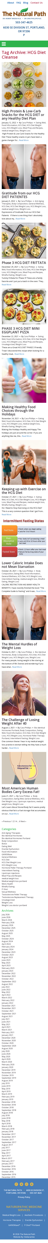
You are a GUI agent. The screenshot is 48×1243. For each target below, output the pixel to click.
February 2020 (8, 1064)
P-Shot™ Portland (32, 1225)
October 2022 (8, 979)
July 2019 (6, 1083)
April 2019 (6, 1091)
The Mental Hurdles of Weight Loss (19, 646)
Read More (24, 140)
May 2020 (6, 1056)
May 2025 (6, 936)
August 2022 (7, 984)
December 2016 (8, 1166)
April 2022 (6, 995)
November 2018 (9, 1104)
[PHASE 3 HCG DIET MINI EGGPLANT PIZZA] (24, 323)
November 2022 (9, 976)
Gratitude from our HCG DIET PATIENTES (21, 195)
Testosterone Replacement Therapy (17, 897)
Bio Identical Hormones (12, 835)
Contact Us (37, 2)
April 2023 (6, 965)
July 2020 (6, 1051)
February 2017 (8, 1161)
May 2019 (6, 1088)
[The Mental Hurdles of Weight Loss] (24, 638)
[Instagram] (26, 1184)
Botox (4, 843)
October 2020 (8, 1043)
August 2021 (7, 1016)
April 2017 (6, 1155)
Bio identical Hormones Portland (16, 838)
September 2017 (9, 1142)
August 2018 (7, 1112)
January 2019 (7, 1099)
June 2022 (6, 989)
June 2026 (6, 917)
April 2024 (6, 944)
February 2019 (8, 1096)
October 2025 (8, 930)
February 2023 (8, 968)
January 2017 (7, 1163)
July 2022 (6, 987)
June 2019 (6, 1086)
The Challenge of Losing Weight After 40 (20, 721)
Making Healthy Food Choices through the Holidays (19, 410)
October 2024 (8, 938)
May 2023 (6, 962)
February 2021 (8, 1032)
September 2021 (9, 1013)
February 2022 (8, 1000)
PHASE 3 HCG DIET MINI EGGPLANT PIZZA (21, 330)
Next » (23, 821)
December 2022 (8, 973)
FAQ (18, 2)
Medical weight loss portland (14, 881)
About (10, 2)
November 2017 (9, 1137)
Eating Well (41, 122)
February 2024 (8, 946)
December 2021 (8, 1005)
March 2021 (7, 1029)
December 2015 (8, 1177)
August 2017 (7, 1145)
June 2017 (6, 1150)
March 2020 (7, 1062)
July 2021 (6, 1019)
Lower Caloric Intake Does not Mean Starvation (22, 565)
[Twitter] (21, 1184)
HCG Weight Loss (14, 128)
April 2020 (6, 1059)
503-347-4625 (24, 22)
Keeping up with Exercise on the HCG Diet (24, 491)
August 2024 (7, 941)
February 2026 (8, 922)
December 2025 (8, 928)
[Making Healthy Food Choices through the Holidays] (24, 401)
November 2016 (9, 1169)
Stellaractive (29, 1237)
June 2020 (6, 1054)
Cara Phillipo (27, 122)
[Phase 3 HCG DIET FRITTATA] (24, 257)
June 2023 (6, 960)
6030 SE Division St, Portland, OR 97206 (24, 29)
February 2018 (8, 1129)
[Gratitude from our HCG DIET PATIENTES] (24, 187)
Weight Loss (25, 130)
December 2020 (8, 1038)
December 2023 (8, 952)
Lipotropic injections (26, 801)
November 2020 (9, 1040)
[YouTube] (31, 1184)
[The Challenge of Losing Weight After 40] (24, 714)
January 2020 (7, 1067)
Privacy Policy (24, 1197)
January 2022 (7, 1003)
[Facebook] (16, 1184)
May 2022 (6, 992)
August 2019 (7, 1080)
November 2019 (9, 1072)
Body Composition (20, 203)
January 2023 (7, 971)
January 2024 (7, 949)
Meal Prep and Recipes (33, 128)
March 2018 (7, 1126)
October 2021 (8, 1011)
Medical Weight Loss (11, 1215)
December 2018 (8, 1102)
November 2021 (9, 1008)
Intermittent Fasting (10, 579)
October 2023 (8, 955)
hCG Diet (22, 125)
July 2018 (6, 1115)
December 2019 (8, 1070)
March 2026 (7, 920)
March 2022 (7, 997)
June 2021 (6, 1021)
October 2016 (8, 1171)
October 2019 (8, 1075)
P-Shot (5, 889)
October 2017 (8, 1139)
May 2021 (6, 1024)
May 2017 (6, 1153)
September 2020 (9, 1045)
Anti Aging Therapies (11, 833)
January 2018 (7, 1131)
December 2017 (8, 1134)
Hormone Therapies (12, 1220)
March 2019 (7, 1094)
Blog (25, 2)
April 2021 (6, 1027)
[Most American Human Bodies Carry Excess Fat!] (24, 782)
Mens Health (7, 884)
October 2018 (8, 1107)
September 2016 (9, 1174)
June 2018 (6, 1118)
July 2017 (6, 1147)
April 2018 (6, 1123)
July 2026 (6, 914)
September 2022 (9, 981)
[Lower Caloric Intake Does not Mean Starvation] (24, 557)
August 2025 (7, 933)
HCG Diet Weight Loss (20, 206)
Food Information (9, 125)
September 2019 (9, 1078)
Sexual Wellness (9, 892)
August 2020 (7, 1048)
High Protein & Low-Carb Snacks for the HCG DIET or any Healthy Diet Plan (23, 115)
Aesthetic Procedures (34, 1215)
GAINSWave (7, 854)
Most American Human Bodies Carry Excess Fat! (20, 790)
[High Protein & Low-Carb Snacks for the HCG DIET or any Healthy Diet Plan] (24, 105)
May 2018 (6, 1121)
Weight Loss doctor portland (14, 905)
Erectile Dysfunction (10, 849)
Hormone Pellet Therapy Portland (16, 868)
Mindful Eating (8, 275)
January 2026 (7, 925)
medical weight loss (10, 130)
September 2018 (9, 1110)
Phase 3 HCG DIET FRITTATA (24, 262)
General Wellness (36, 203)
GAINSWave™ (14, 1225)
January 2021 (7, 1035)
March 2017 (7, 1158)
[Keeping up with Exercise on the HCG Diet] (24, 483)
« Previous (6, 821)
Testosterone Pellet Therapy (14, 894)
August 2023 (7, 957)
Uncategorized (8, 344)
